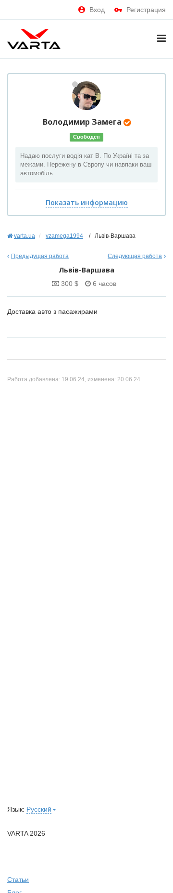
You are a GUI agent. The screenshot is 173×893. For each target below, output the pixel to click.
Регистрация (146, 9)
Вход (97, 9)
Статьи (18, 879)
